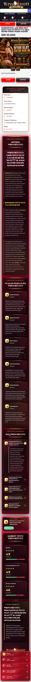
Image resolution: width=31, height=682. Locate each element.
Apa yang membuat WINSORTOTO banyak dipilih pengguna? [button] (14, 505)
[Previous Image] (1, 53)
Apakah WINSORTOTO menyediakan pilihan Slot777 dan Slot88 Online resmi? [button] (15, 489)
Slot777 (7, 179)
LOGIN (7, 23)
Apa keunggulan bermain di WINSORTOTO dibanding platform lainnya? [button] (15, 479)
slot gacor (23, 210)
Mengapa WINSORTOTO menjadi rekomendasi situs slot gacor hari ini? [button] (16, 443)
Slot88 (17, 262)
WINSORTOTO (9, 173)
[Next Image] (29, 53)
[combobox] (14, 10)
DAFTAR (23, 23)
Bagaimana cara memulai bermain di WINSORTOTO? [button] (16, 497)
